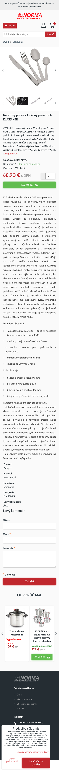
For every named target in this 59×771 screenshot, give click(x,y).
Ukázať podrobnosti (12, 759)
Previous (3, 70)
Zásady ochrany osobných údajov (33, 752)
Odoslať (29, 581)
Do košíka (27, 185)
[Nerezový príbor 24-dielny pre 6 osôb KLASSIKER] (29, 67)
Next (55, 70)
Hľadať (50, 34)
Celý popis (8, 153)
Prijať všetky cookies (36, 762)
